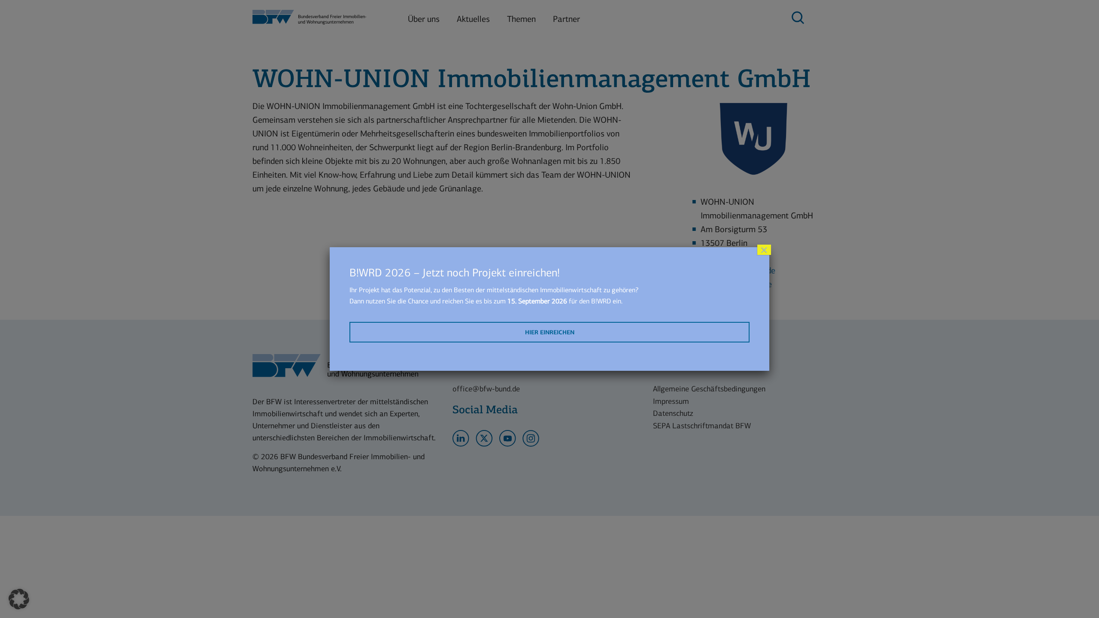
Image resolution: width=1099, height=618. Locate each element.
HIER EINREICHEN (549, 332)
